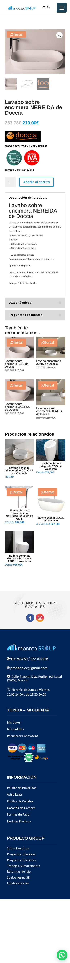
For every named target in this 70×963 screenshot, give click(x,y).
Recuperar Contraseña (22, 736)
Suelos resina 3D (18, 877)
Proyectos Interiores (21, 854)
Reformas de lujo (19, 872)
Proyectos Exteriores (21, 860)
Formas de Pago (18, 814)
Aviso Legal (14, 794)
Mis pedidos (15, 729)
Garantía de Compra (21, 808)
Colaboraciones (18, 883)
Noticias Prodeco (19, 821)
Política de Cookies (20, 801)
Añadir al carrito (36, 182)
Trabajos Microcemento (23, 866)
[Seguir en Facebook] (30, 618)
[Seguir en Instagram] (40, 618)
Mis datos (14, 722)
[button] (59, 35)
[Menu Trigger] (62, 8)
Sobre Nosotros (18, 848)
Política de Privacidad (22, 788)
